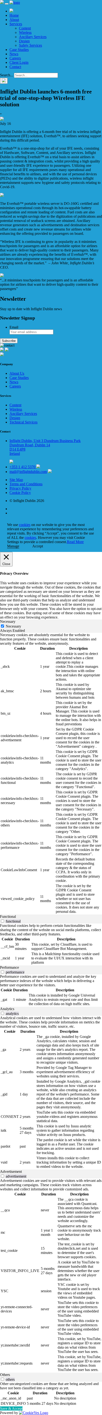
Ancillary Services (32, 37)
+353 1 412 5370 (22, 467)
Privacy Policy (20, 488)
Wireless (25, 32)
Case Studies (19, 50)
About (14, 20)
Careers (15, 58)
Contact (15, 67)
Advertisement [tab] (11, 1171)
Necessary (13, 626)
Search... (6, 75)
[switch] (2, 921)
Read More (75, 542)
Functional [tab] (8, 916)
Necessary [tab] (7, 621)
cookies (24, 525)
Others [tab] (5, 1375)
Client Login (18, 62)
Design (24, 41)
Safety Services (30, 45)
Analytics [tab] (7, 1009)
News (13, 54)
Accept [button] (37, 546)
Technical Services (23, 422)
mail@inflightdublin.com (28, 472)
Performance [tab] (9, 967)
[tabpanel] (51, 773)
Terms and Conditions (25, 484)
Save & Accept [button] (11, 1408)
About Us (16, 373)
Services (15, 24)
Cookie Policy (20, 493)
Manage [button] (13, 546)
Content (25, 28)
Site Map (16, 480)
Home (14, 15)
